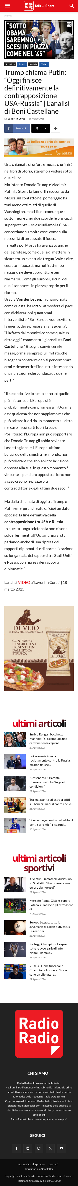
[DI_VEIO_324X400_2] (39, 690)
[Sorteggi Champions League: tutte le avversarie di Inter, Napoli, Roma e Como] (15, 949)
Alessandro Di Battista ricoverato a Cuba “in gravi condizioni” (47, 782)
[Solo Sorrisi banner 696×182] (39, 147)
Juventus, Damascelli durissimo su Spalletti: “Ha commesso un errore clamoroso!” (50, 883)
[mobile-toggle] (7, 6)
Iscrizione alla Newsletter (39, 1168)
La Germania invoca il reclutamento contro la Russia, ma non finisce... (49, 760)
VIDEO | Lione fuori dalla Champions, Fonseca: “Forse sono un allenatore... (48, 970)
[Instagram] (27, 1148)
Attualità (10, 64)
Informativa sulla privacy (31, 1164)
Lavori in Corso (16, 118)
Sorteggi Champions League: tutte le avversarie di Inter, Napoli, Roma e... (48, 948)
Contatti (53, 1164)
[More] (55, 128)
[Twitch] (39, 1148)
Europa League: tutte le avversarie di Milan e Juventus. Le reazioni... (49, 926)
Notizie (33, 64)
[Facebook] (16, 1148)
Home (8, 15)
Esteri (22, 64)
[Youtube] (61, 1148)
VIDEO (24, 582)
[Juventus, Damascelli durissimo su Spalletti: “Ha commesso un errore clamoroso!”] (15, 884)
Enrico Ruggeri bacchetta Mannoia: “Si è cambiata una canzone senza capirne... (48, 738)
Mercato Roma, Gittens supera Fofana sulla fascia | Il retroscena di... (51, 905)
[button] (72, 6)
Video (44, 64)
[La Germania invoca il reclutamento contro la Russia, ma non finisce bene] (15, 761)
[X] (50, 1148)
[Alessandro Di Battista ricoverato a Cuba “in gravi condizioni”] (15, 783)
